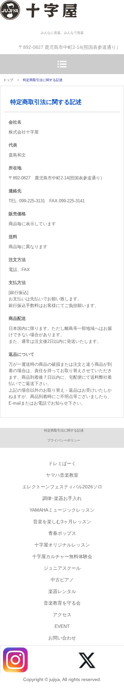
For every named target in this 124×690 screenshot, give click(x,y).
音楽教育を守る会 (62, 603)
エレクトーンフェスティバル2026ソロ (62, 486)
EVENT (62, 626)
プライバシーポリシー (63, 440)
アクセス (62, 614)
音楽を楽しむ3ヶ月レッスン (62, 521)
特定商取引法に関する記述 (64, 430)
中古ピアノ (62, 579)
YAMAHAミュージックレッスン (62, 510)
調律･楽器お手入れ (62, 498)
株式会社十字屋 (62, 15)
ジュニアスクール (62, 568)
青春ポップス (62, 533)
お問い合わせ (62, 638)
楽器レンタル (62, 591)
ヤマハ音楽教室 (62, 475)
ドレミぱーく (62, 463)
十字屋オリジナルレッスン (62, 544)
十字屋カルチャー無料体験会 (62, 556)
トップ (8, 80)
